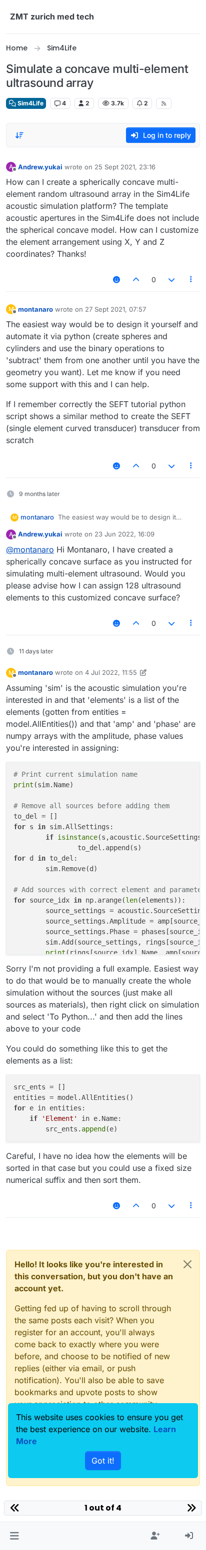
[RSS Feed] (164, 103)
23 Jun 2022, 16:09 (124, 534)
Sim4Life (30, 103)
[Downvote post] (171, 279)
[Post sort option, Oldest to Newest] (19, 135)
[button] (14, 1536)
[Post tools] (191, 279)
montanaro (35, 309)
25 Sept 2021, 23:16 (125, 167)
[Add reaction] (117, 279)
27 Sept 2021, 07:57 (115, 309)
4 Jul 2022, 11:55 (111, 672)
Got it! (103, 1461)
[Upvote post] (137, 279)
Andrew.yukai (40, 167)
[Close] (188, 1264)
